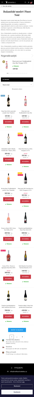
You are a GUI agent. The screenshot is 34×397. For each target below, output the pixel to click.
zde (23, 382)
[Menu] (2, 2)
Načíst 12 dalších (17, 330)
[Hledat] (25, 2)
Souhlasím (17, 392)
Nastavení (17, 386)
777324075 (18, 368)
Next (32, 55)
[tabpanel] (17, 65)
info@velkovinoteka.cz (18, 371)
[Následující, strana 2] (17, 337)
